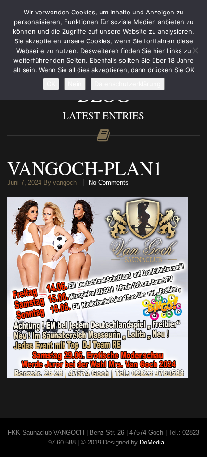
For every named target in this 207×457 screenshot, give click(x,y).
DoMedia (152, 442)
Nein (75, 84)
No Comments (109, 182)
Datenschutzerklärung (127, 84)
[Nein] (195, 50)
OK (51, 84)
